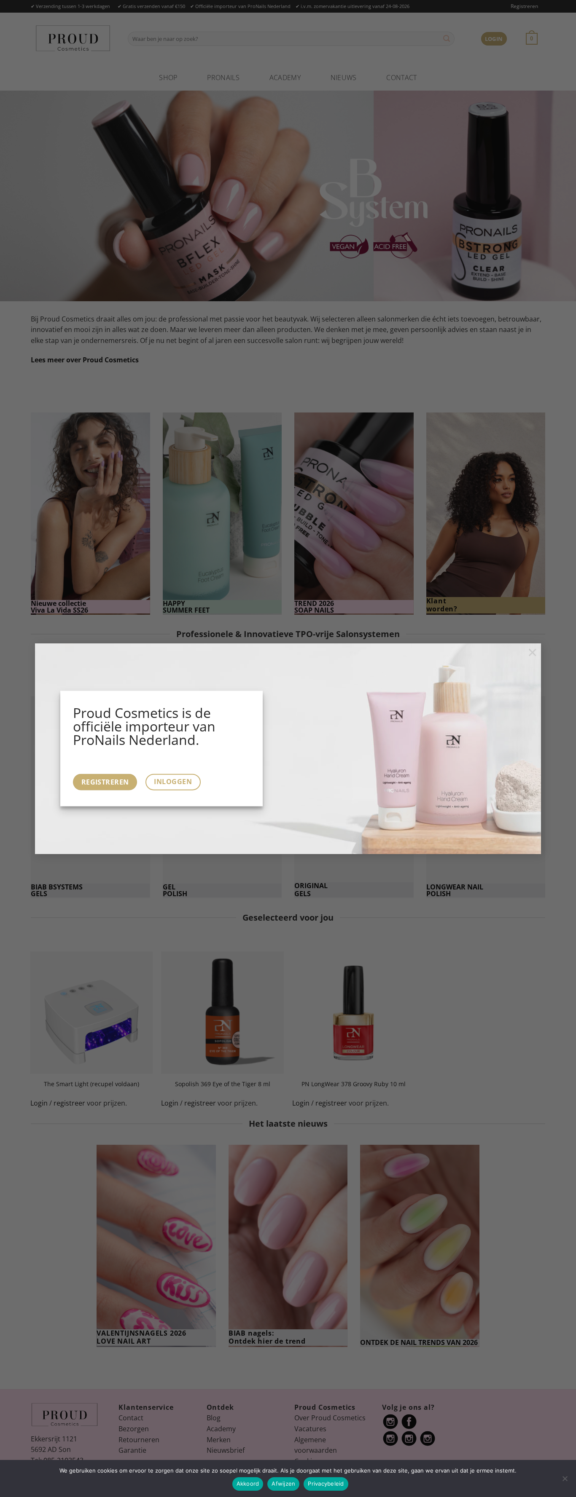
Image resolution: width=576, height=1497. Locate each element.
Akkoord (248, 1483)
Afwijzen (283, 1483)
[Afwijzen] (565, 1481)
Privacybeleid (326, 1483)
